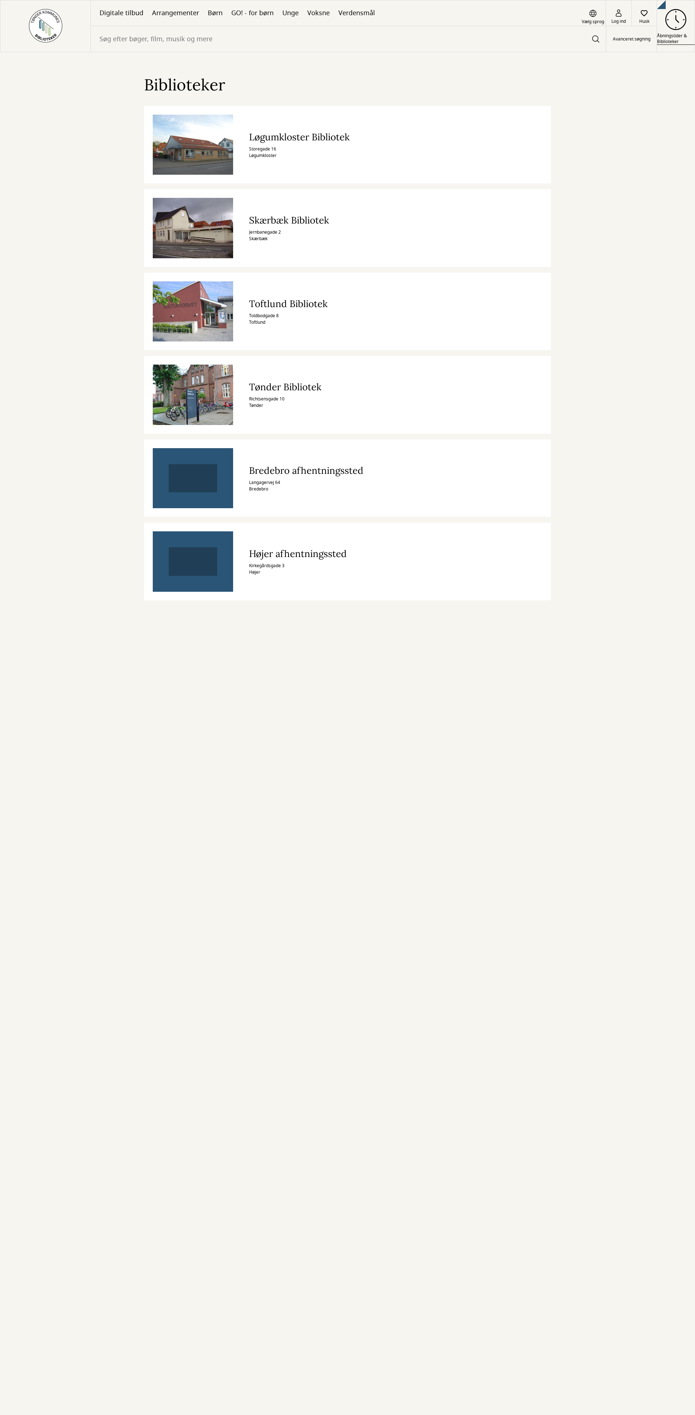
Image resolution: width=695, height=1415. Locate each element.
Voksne (318, 13)
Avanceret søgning (631, 39)
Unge (290, 13)
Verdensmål (356, 13)
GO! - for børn (252, 13)
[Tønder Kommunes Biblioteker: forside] (45, 26)
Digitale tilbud (121, 13)
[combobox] (348, 39)
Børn (215, 13)
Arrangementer (175, 13)
